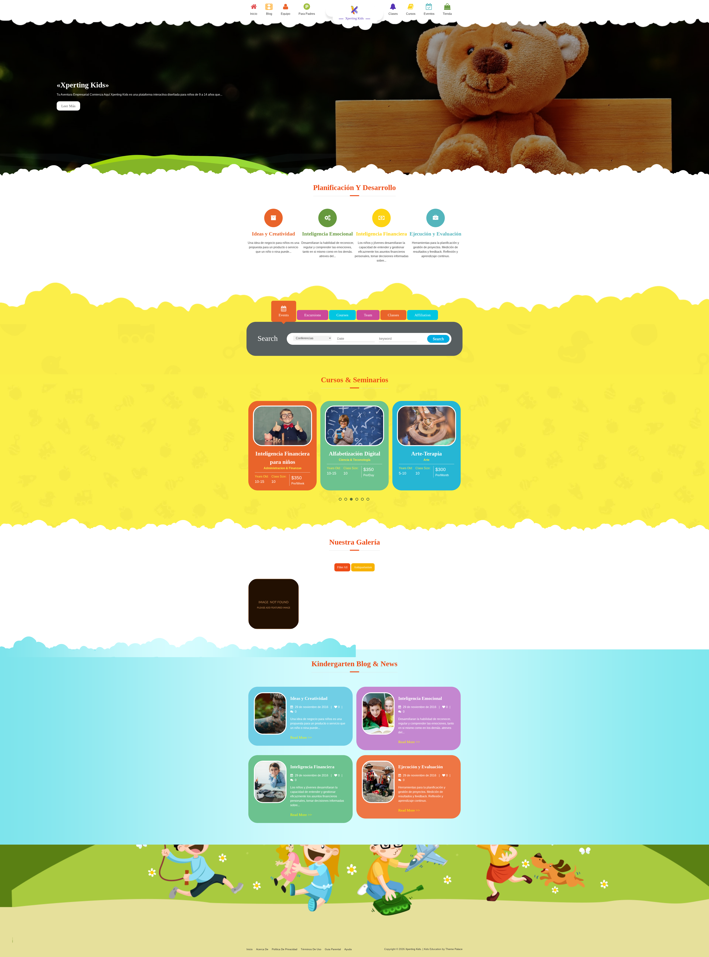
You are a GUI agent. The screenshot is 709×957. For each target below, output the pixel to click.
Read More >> (282, 427)
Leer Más (68, 106)
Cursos (410, 13)
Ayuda (348, 949)
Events (284, 315)
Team (368, 315)
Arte (426, 459)
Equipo (285, 13)
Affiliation (423, 315)
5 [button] (363, 500)
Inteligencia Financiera (381, 234)
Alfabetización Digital (354, 453)
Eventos (429, 13)
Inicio (253, 13)
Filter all (342, 567)
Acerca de (262, 949)
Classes (393, 315)
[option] (354, 97)
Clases (393, 13)
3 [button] (352, 500)
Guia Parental (333, 949)
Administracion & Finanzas (283, 468)
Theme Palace (454, 949)
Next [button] (700, 97)
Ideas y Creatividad (273, 234)
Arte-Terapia (426, 453)
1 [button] (340, 500)
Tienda (447, 13)
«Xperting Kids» (83, 85)
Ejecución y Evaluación (435, 234)
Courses (342, 315)
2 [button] (346, 500)
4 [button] (357, 500)
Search (268, 338)
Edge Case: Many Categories (273, 611)
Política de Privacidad (284, 949)
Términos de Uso (311, 949)
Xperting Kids (354, 18)
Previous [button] (8, 97)
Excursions (312, 315)
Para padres (307, 13)
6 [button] (368, 500)
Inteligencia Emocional (327, 234)
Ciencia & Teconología (354, 459)
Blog (269, 13)
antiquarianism (363, 567)
